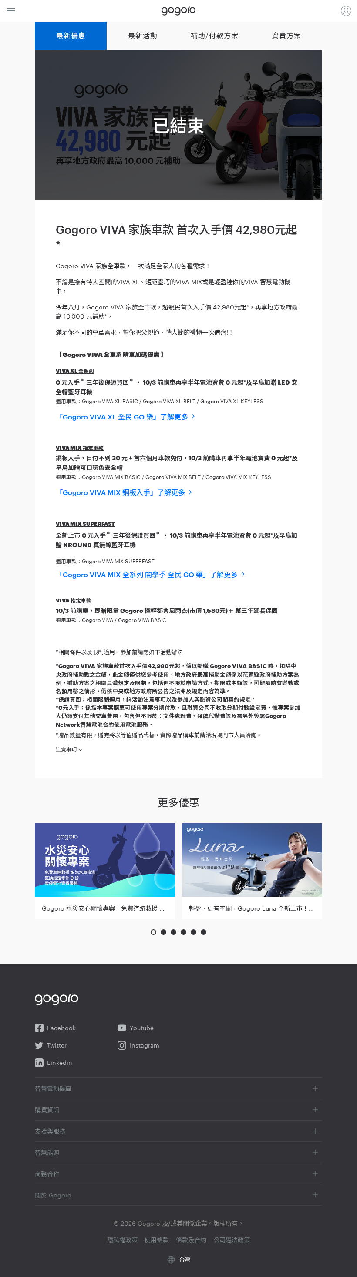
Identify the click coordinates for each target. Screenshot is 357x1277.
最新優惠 (71, 35)
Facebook (61, 1028)
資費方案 (286, 35)
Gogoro (178, 11)
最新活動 (143, 35)
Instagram (144, 1045)
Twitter (57, 1045)
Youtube (142, 1028)
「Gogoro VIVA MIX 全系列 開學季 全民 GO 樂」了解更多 (147, 575)
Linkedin (59, 1062)
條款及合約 (191, 1239)
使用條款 (157, 1239)
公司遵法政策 (231, 1239)
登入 (346, 11)
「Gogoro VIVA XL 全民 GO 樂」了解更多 (122, 417)
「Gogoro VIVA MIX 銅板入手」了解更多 (120, 492)
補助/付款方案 (214, 35)
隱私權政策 (122, 1239)
